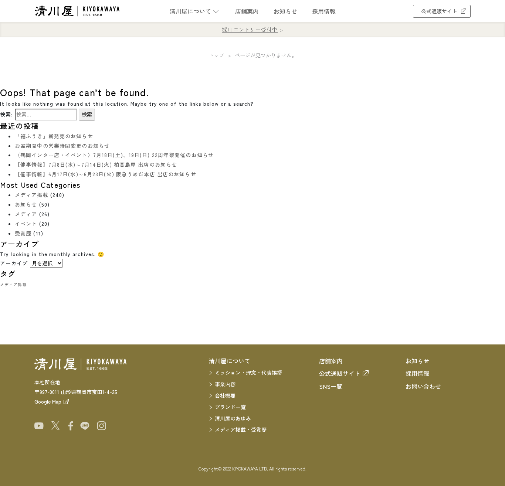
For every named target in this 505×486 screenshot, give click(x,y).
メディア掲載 (31, 194)
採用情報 (324, 11)
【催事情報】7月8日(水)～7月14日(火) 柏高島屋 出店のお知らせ (96, 164)
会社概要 (225, 395)
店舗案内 (247, 11)
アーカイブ (14, 263)
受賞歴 (23, 233)
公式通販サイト (439, 11)
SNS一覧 (330, 386)
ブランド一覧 (230, 407)
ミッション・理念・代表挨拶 (248, 372)
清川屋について (190, 11)
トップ (216, 55)
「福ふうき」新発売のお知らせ (54, 136)
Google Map (47, 401)
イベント (26, 223)
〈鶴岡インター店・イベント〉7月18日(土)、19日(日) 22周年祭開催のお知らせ (114, 155)
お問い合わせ (423, 386)
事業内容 (225, 384)
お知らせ (285, 11)
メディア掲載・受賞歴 (241, 429)
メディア (26, 214)
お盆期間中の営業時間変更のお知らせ (62, 145)
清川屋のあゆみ (233, 418)
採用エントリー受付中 (250, 29)
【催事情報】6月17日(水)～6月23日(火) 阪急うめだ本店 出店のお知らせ (105, 174)
